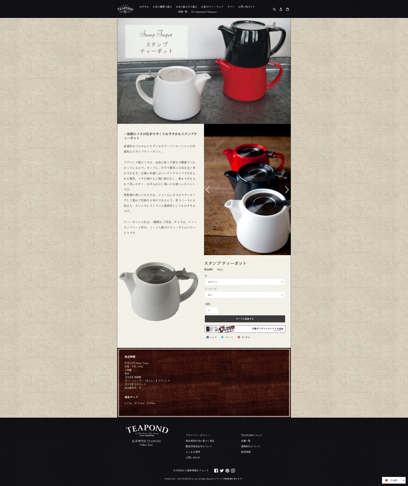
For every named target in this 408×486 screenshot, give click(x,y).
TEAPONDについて (251, 435)
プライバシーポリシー (198, 435)
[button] (208, 189)
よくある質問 (193, 451)
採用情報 (246, 451)
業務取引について (250, 446)
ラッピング (211, 288)
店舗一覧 (246, 440)
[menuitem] (144, 6)
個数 (208, 304)
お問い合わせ (193, 457)
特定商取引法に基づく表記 (200, 440)
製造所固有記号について (199, 446)
